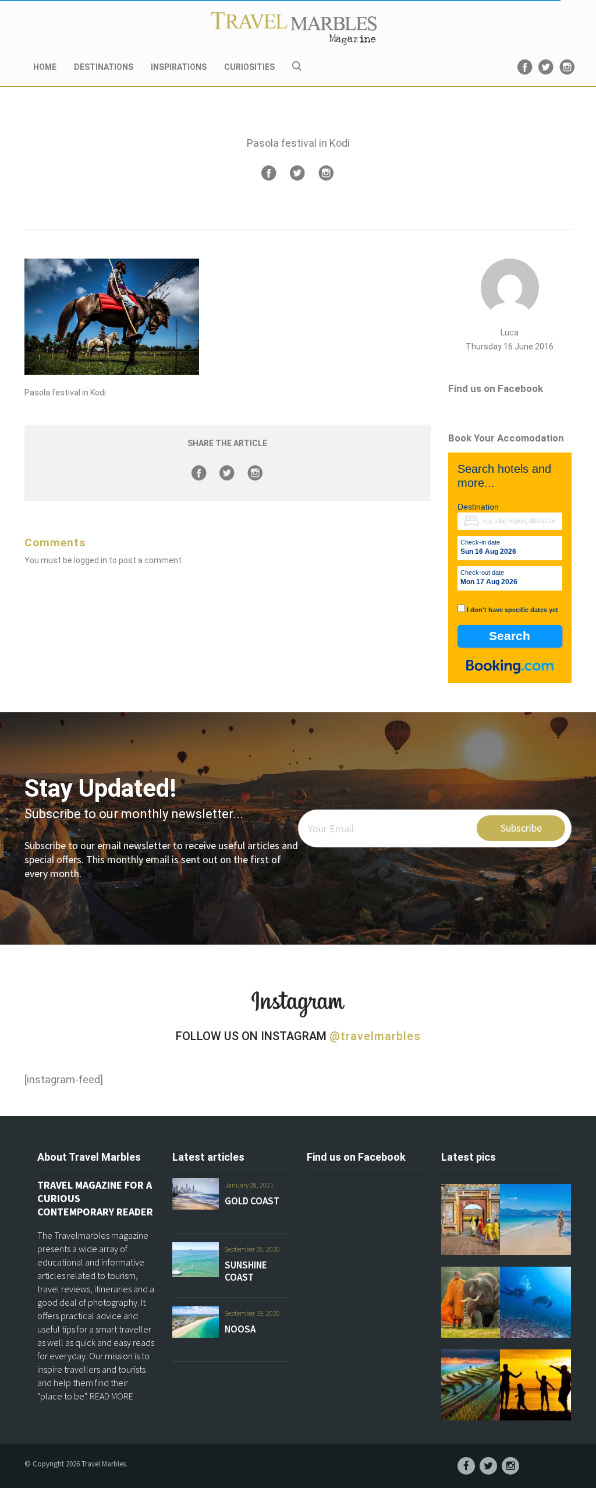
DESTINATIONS (103, 67)
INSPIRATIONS (179, 67)
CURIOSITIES (249, 67)
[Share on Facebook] (268, 173)
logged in (90, 560)
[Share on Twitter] (297, 173)
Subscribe (521, 828)
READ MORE (111, 1396)
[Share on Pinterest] (326, 173)
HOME (44, 67)
